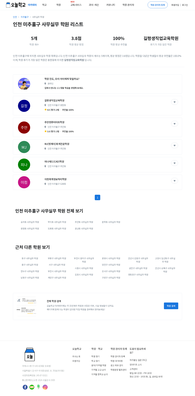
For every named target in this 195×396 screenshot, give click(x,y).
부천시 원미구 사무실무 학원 (84, 260)
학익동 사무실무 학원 (57, 221)
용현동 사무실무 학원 (30, 228)
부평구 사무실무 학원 (57, 258)
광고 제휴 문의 (117, 365)
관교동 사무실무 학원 (84, 228)
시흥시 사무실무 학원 (84, 268)
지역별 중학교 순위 (99, 374)
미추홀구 (24, 16)
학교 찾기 (95, 360)
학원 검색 (171, 305)
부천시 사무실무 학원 (57, 271)
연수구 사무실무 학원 (30, 271)
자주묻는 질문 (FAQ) (138, 359)
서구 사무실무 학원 (57, 264)
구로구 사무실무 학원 (111, 277)
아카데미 (32, 5)
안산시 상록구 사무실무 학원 (165, 270)
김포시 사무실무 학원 (84, 274)
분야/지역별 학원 (98, 365)
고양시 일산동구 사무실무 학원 (165, 260)
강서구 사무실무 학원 (111, 271)
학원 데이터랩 (117, 360)
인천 (15, 16)
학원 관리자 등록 (158, 4)
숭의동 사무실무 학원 (30, 221)
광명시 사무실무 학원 (111, 258)
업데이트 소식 (136, 364)
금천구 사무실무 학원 (138, 268)
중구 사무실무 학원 (30, 264)
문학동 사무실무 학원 (111, 221)
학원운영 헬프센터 (118, 369)
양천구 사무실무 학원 (111, 264)
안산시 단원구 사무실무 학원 (138, 260)
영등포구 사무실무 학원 (138, 274)
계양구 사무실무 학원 (57, 277)
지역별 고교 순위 (98, 369)
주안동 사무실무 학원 (84, 221)
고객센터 (133, 368)
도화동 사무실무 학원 (57, 228)
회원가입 (76, 360)
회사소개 (76, 356)
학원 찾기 (95, 356)
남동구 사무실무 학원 (30, 277)
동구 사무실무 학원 (30, 258)
